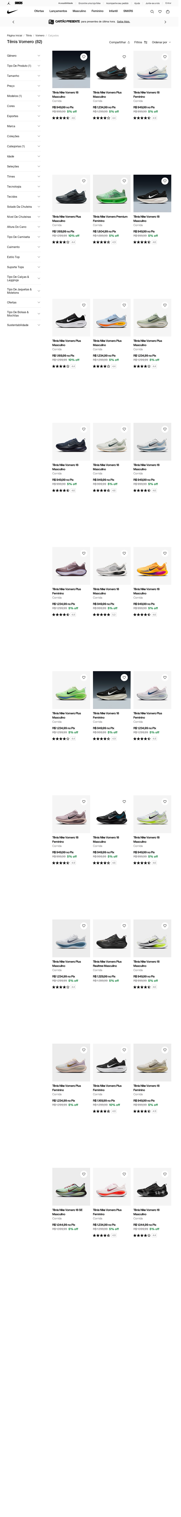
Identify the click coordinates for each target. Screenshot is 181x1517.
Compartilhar (117, 42)
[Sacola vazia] (167, 11)
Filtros (138, 42)
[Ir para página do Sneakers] (19, 3)
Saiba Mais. (123, 21)
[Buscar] (152, 11)
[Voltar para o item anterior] (13, 22)
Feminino (97, 11)
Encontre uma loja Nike (89, 3)
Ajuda (137, 3)
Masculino (79, 11)
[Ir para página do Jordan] (8, 3)
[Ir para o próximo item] (165, 22)
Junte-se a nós (153, 3)
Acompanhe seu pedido (117, 3)
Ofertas (39, 11)
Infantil (113, 11)
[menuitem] (39, 11)
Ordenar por (159, 42)
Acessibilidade (65, 3)
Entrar (168, 3)
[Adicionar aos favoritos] (83, 56)
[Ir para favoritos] (160, 11)
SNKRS (128, 11)
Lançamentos (58, 11)
